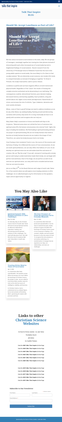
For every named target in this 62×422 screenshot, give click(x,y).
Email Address (14, 398)
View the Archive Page (31, 345)
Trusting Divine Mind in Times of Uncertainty (17, 266)
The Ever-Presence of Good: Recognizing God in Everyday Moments (44, 215)
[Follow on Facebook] (59, 1)
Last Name (34, 392)
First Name (12, 392)
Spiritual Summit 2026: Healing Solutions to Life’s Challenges (18, 215)
